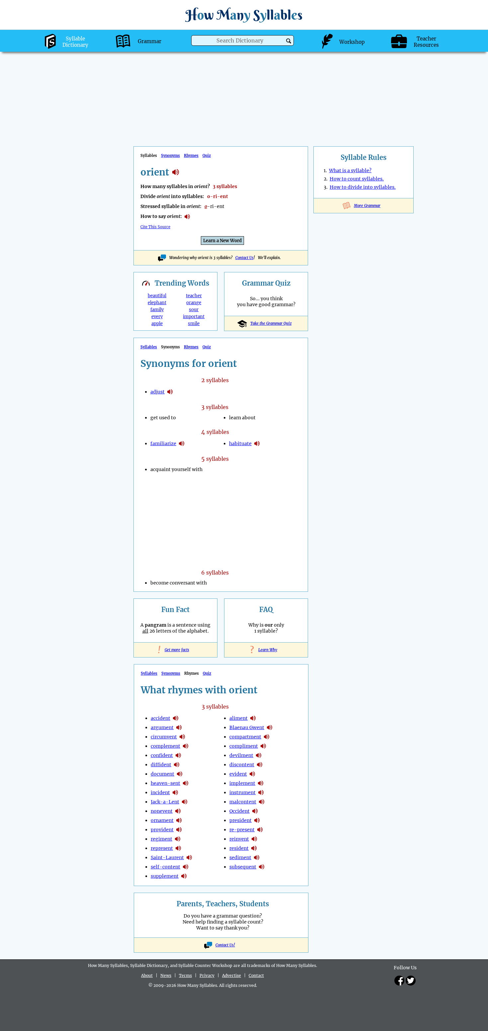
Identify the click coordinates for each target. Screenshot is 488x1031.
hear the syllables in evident (252, 774)
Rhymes (191, 155)
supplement (165, 876)
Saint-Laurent (167, 857)
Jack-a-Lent (165, 802)
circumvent (164, 737)
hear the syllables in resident (254, 848)
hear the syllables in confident (178, 755)
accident (160, 718)
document (162, 774)
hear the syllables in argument (179, 727)
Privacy (207, 975)
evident (238, 774)
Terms (185, 975)
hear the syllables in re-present (260, 829)
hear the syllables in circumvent (182, 736)
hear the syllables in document (179, 774)
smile (194, 323)
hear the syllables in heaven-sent (185, 783)
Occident (239, 811)
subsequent (242, 867)
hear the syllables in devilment (258, 755)
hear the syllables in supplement (184, 876)
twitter (411, 981)
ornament (162, 820)
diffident (161, 765)
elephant (157, 303)
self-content (165, 867)
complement (165, 746)
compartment (245, 737)
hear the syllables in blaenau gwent (269, 727)
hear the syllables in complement (185, 746)
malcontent (242, 802)
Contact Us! (225, 945)
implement (242, 783)
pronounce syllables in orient (187, 216)
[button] (288, 40)
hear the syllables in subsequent (261, 866)
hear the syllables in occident (255, 811)
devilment (241, 755)
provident (162, 830)
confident (162, 755)
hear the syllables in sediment (256, 857)
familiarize (163, 444)
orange (193, 303)
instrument (242, 792)
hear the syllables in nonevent (178, 811)
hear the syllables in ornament (179, 820)
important (193, 316)
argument (162, 727)
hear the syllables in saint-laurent (189, 857)
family (157, 309)
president (240, 820)
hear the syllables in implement (260, 783)
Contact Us (244, 257)
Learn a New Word (222, 240)
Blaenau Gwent (246, 727)
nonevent (162, 811)
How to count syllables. (357, 179)
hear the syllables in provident (179, 829)
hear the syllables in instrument (261, 792)
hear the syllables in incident (175, 792)
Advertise (231, 975)
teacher (194, 296)
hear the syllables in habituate (257, 443)
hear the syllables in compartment (266, 736)
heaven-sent (165, 783)
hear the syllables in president (257, 820)
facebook (399, 981)
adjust (157, 392)
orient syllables (175, 172)
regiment (161, 839)
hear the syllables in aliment (253, 718)
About (147, 975)
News (165, 975)
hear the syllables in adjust (170, 391)
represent (162, 848)
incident (160, 792)
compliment (243, 746)
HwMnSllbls (244, 15)
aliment (238, 718)
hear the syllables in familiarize (181, 443)
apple (157, 323)
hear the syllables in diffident (176, 764)
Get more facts (175, 650)
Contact (256, 975)
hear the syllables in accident (175, 718)
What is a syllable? (350, 170)
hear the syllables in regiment (177, 839)
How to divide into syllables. (363, 187)
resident (239, 848)
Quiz (207, 155)
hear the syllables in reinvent (254, 839)
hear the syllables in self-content (185, 866)
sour (194, 309)
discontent (241, 765)
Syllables (148, 347)
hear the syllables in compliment (263, 746)
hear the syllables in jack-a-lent (184, 801)
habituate (240, 444)
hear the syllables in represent (178, 848)
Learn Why (266, 650)
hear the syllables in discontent (259, 764)
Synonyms (170, 155)
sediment (240, 857)
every (157, 316)
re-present (242, 830)
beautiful (157, 296)
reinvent (239, 839)
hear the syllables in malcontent (261, 801)
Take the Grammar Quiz (270, 323)
